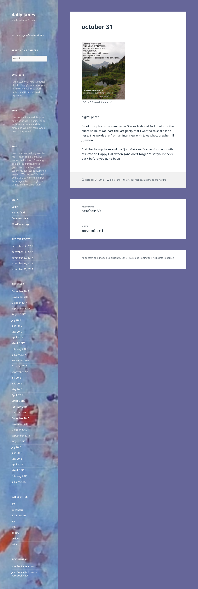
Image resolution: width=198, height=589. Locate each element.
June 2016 (17, 383)
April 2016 (17, 395)
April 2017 (17, 337)
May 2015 (17, 458)
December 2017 (20, 291)
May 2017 (17, 331)
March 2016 (18, 401)
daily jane (115, 179)
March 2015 (18, 470)
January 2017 (19, 354)
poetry (15, 532)
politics (16, 538)
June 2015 (17, 453)
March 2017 (18, 343)
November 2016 (20, 360)
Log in (15, 206)
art (13, 504)
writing (15, 544)
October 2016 (19, 366)
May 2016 (17, 389)
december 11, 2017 (22, 252)
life (13, 521)
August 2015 (19, 441)
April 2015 (17, 464)
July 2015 (16, 447)
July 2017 (16, 320)
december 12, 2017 (22, 246)
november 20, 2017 (22, 269)
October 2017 (19, 302)
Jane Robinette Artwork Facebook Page (24, 573)
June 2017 (17, 326)
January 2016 (19, 412)
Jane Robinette (142, 258)
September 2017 (21, 308)
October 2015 (19, 429)
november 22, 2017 (22, 257)
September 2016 (21, 372)
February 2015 (19, 476)
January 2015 (19, 482)
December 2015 (20, 418)
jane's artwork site (34, 35)
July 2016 (16, 377)
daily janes (23, 14)
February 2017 (19, 349)
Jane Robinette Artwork (24, 566)
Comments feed (20, 218)
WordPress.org (20, 224)
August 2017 (19, 314)
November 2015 (20, 424)
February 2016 (19, 406)
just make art (19, 515)
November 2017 (20, 297)
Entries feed (18, 212)
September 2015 (21, 435)
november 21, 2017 (22, 263)
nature (15, 527)
